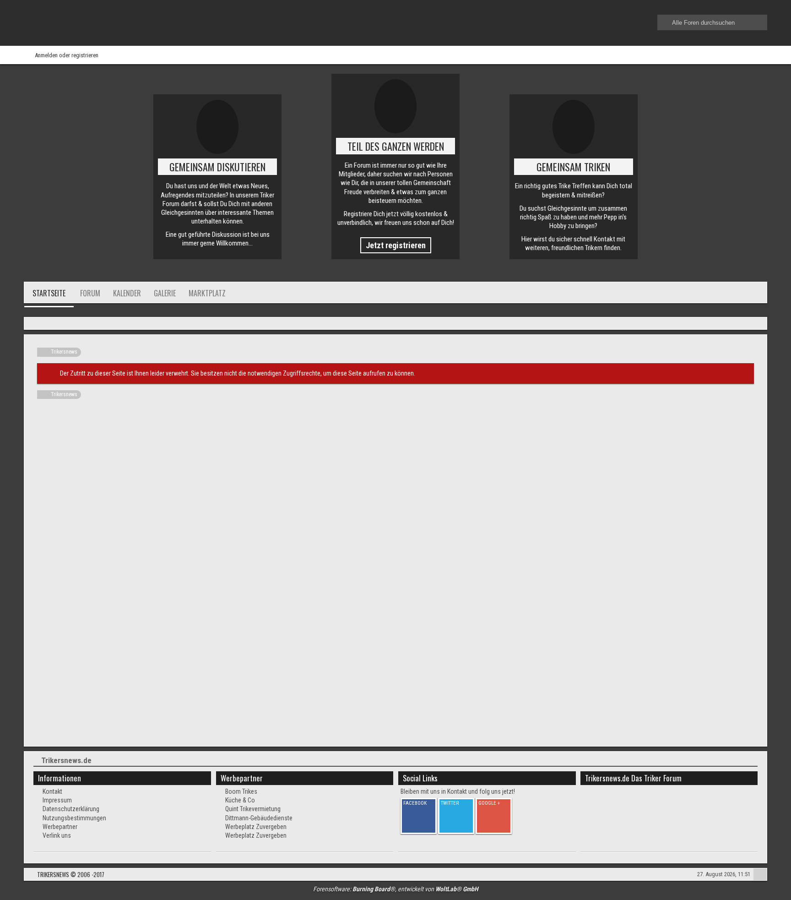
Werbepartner (60, 826)
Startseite (49, 293)
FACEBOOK (415, 803)
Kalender (127, 293)
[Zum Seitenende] (757, 324)
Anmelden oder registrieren (66, 55)
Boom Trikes (241, 791)
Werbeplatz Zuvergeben (256, 826)
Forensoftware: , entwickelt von (395, 889)
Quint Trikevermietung (253, 809)
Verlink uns (57, 835)
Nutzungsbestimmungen (74, 818)
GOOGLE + (489, 803)
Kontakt (52, 791)
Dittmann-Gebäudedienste (259, 818)
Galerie (165, 293)
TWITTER (450, 803)
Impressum (57, 800)
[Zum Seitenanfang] (760, 875)
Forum (90, 293)
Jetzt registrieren (396, 245)
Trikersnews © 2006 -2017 (70, 874)
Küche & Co (240, 800)
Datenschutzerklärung (71, 809)
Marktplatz (207, 293)
